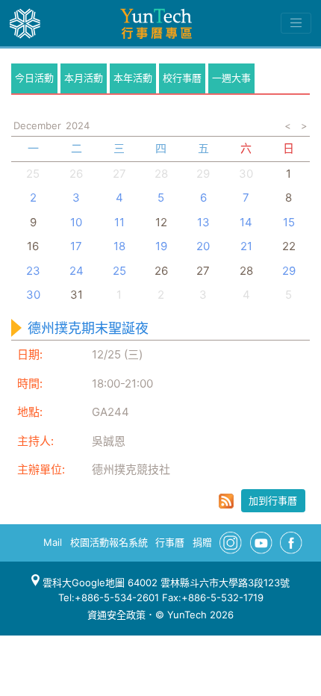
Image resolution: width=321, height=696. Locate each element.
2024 (78, 125)
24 (76, 271)
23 (33, 271)
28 (161, 174)
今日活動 (34, 78)
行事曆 (169, 542)
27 (119, 174)
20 (203, 246)
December (37, 125)
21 (246, 246)
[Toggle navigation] (296, 23)
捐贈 (202, 542)
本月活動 (83, 78)
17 (76, 246)
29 (203, 174)
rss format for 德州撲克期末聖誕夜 (226, 501)
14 (246, 222)
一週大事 (231, 78)
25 (33, 174)
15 (289, 222)
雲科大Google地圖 (82, 582)
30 (246, 174)
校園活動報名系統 (109, 542)
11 (119, 222)
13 (203, 222)
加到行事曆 (273, 500)
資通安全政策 (116, 615)
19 (161, 246)
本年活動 (132, 78)
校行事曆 (182, 78)
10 (76, 222)
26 (76, 174)
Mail (52, 542)
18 (119, 246)
